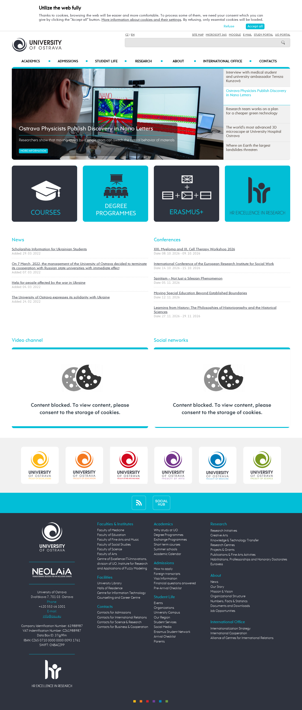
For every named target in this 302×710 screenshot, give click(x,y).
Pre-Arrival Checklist (168, 588)
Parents (159, 641)
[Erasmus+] (186, 193)
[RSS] (139, 503)
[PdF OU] (84, 465)
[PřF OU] (217, 465)
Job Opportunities (222, 611)
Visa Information (165, 578)
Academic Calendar (167, 554)
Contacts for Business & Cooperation (122, 627)
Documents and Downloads (230, 606)
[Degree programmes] (115, 193)
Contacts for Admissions (114, 612)
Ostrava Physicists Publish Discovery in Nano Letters (86, 129)
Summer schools (165, 549)
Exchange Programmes (170, 539)
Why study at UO (166, 530)
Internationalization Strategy (230, 628)
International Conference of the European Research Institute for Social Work (214, 264)
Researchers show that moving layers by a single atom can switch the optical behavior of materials (97, 140)
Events (158, 603)
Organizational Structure (227, 596)
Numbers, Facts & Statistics (228, 601)
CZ (127, 34)
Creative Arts (219, 535)
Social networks (171, 340)
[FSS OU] (40, 465)
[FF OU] (173, 465)
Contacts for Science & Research (119, 622)
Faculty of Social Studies (114, 544)
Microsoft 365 (216, 34)
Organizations (164, 608)
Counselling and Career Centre (118, 597)
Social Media (163, 627)
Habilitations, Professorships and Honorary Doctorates (248, 559)
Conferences (167, 239)
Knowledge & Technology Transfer (234, 540)
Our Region (162, 617)
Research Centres (222, 545)
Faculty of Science (109, 549)
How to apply (163, 569)
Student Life (111, 61)
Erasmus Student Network (172, 632)
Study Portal (263, 34)
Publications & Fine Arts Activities (233, 554)
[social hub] (161, 503)
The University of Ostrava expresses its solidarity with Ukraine (61, 297)
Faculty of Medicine (110, 530)
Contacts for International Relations (122, 617)
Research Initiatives (223, 530)
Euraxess (216, 564)
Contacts (268, 61)
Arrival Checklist (165, 636)
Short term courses (167, 544)
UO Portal (282, 34)
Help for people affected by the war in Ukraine (48, 282)
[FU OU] (128, 465)
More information (33, 151)
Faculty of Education (111, 535)
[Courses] (44, 193)
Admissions (73, 61)
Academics (35, 61)
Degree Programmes (168, 535)
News (18, 239)
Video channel (27, 340)
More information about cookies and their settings (141, 19)
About (184, 61)
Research (149, 61)
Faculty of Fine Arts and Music (118, 539)
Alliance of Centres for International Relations (241, 638)
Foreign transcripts (167, 574)
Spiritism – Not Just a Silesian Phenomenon (188, 278)
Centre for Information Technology (121, 593)
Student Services (165, 622)
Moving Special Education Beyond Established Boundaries (200, 293)
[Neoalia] (52, 572)
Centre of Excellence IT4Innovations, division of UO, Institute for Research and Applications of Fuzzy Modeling (122, 563)
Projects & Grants (222, 549)
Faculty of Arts (107, 554)
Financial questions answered (175, 583)
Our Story (217, 587)
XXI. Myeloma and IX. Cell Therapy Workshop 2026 (194, 249)
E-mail (247, 34)
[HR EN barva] (257, 193)
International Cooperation (228, 633)
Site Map (198, 34)
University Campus (167, 612)
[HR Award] (52, 673)
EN (132, 34)
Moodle (235, 34)
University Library (109, 583)
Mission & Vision (221, 591)
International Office (227, 61)
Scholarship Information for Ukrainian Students (49, 249)
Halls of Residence (109, 588)
